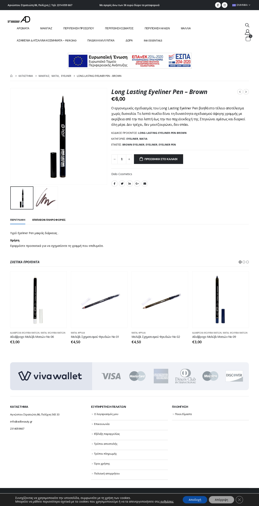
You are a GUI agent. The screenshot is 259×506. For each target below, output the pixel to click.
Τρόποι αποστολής (105, 444)
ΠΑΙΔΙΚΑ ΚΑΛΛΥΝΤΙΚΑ (101, 40)
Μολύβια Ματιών (56, 332)
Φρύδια (81, 332)
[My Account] (247, 32)
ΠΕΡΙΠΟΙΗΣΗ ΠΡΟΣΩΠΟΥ (78, 28)
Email (144, 183)
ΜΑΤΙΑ (143, 138)
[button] (240, 262)
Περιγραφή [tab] (17, 220)
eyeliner (151, 144)
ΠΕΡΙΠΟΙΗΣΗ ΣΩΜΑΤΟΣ (119, 28)
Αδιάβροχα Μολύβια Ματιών (24, 332)
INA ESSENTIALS (153, 40)
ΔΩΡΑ (129, 40)
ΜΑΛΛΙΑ (186, 28)
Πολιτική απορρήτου (107, 473)
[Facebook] (218, 5)
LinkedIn (129, 183)
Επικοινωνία (101, 424)
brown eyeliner (133, 144)
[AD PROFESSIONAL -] (19, 19)
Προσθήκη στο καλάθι (160, 159)
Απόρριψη (221, 500)
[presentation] (11, 136)
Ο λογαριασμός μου (106, 414)
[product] (38, 299)
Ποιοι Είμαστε (183, 414)
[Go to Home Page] (11, 75)
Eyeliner (132, 138)
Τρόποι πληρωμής (105, 453)
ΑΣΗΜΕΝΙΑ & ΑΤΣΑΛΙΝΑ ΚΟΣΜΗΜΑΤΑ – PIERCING (46, 40)
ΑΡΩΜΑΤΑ (23, 28)
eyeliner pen (167, 144)
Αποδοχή (195, 500)
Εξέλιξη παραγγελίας (107, 434)
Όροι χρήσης (102, 463)
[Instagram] (224, 5)
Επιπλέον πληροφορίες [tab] (49, 220)
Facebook (114, 183)
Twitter (122, 183)
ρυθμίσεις (166, 501)
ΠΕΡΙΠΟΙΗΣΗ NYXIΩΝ (157, 28)
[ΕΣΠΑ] (130, 60)
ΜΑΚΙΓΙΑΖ (46, 28)
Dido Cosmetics (121, 174)
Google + (137, 183)
